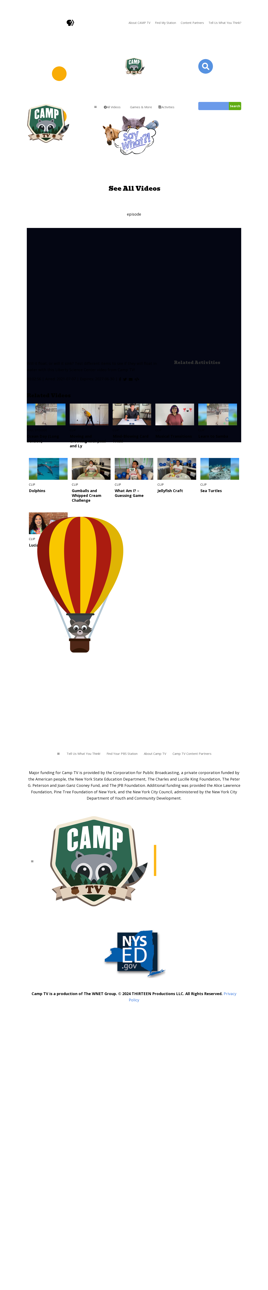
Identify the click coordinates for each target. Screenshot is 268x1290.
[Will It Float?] (136, 379)
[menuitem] (112, 107)
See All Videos (134, 188)
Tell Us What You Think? (225, 23)
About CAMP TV (139, 23)
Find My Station (165, 23)
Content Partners (192, 23)
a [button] (95, 107)
